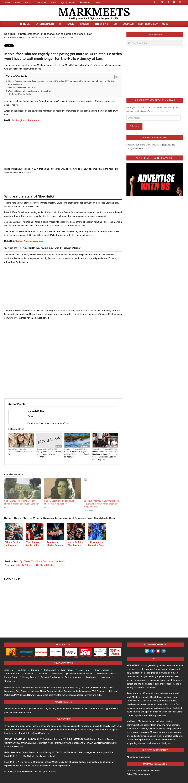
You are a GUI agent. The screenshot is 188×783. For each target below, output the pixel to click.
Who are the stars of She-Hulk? (22, 87)
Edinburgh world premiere (25, 120)
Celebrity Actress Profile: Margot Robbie (35, 565)
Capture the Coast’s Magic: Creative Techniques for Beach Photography (76, 454)
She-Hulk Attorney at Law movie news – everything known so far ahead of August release (101, 504)
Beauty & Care (28, 446)
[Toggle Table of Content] (115, 77)
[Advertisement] (63, 145)
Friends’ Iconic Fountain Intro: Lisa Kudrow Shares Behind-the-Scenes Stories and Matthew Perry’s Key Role (105, 456)
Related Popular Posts (21, 94)
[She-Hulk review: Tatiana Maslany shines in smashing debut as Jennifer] (22, 488)
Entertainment (112, 446)
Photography (85, 446)
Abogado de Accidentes (138, 757)
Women (58, 446)
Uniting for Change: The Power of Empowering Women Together (48, 454)
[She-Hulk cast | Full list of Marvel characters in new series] (62, 488)
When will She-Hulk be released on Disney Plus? (30, 91)
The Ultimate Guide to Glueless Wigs (21, 453)
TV (72, 37)
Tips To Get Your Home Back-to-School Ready (42, 561)
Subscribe (134, 126)
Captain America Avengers (29, 241)
